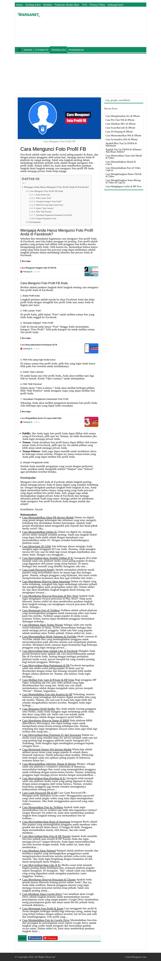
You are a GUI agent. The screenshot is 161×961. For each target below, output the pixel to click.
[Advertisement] (98, 27)
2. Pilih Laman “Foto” (43, 198)
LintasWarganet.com (135, 956)
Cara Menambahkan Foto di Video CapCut (123, 169)
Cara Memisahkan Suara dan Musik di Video (124, 156)
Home (19, 4)
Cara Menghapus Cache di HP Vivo (124, 186)
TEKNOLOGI (58, 50)
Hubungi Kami (115, 4)
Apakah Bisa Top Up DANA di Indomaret (121, 144)
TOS (84, 4)
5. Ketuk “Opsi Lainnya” (44, 208)
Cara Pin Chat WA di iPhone (120, 119)
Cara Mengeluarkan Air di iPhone (123, 116)
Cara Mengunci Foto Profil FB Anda (46, 191)
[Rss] (145, 5)
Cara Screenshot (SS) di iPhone (122, 139)
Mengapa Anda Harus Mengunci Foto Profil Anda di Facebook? (56, 187)
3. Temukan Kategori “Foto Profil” (48, 201)
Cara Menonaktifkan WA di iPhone (123, 135)
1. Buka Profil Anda (42, 195)
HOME (19, 49)
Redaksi (47, 4)
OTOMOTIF (42, 50)
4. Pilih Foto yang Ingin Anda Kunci (48, 205)
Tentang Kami (33, 4)
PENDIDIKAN (76, 50)
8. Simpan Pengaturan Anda (45, 218)
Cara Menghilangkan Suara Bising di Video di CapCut (123, 181)
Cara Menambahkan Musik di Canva (121, 162)
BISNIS (28, 50)
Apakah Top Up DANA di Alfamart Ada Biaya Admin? (124, 150)
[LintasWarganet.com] (29, 14)
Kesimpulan (35, 222)
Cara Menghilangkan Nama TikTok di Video (124, 175)
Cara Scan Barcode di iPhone (120, 127)
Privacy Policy (97, 4)
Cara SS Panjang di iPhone (119, 131)
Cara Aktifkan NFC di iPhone (121, 123)
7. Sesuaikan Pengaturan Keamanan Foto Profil (53, 215)
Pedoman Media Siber (67, 4)
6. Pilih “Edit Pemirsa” (43, 212)
